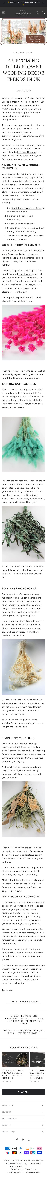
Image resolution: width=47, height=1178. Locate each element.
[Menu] (3, 12)
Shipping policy (15, 1172)
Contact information (32, 1172)
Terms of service (32, 1169)
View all (23, 1092)
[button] (36, 12)
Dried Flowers (26, 52)
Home (15, 52)
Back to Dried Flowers (25, 1001)
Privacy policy (17, 1169)
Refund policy (35, 1163)
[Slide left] (4, 3)
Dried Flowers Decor (19, 1160)
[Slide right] (43, 3)
